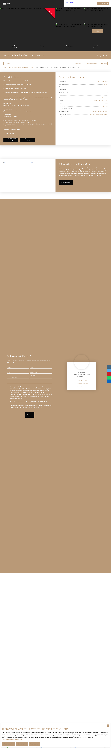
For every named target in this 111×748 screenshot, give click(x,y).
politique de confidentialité (33, 407)
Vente (5, 68)
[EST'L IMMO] (77, 3)
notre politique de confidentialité (12, 739)
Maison (11, 68)
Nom (31, 367)
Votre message (12, 382)
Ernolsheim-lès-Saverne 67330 (23, 68)
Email (8, 372)
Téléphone (33, 372)
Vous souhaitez (33, 375)
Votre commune (12, 377)
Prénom (9, 367)
